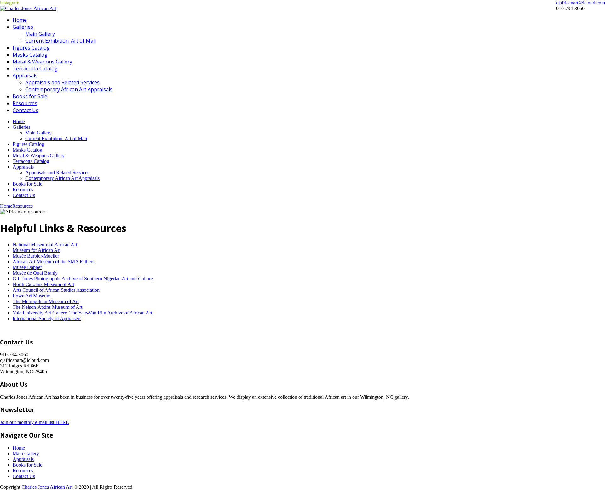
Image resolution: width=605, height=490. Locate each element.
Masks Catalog (30, 54)
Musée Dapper (27, 267)
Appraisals (25, 75)
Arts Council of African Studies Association (56, 290)
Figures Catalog (31, 47)
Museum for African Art (36, 250)
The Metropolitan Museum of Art (46, 301)
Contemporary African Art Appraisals (68, 89)
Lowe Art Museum (31, 295)
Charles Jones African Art (46, 487)
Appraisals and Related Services (62, 82)
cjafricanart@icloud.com (580, 2)
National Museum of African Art (45, 244)
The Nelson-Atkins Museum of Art (47, 307)
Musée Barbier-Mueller (36, 256)
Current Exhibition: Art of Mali (60, 40)
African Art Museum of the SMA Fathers (53, 261)
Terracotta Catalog (35, 68)
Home (20, 19)
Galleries (23, 26)
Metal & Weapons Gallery (42, 61)
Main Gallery (40, 33)
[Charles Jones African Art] (28, 8)
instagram (9, 2)
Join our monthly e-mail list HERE (34, 422)
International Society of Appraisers (47, 318)
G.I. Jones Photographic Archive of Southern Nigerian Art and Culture (83, 278)
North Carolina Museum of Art (43, 284)
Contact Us (25, 110)
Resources (25, 103)
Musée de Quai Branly (35, 273)
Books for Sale (30, 96)
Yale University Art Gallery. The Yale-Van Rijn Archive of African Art (82, 312)
